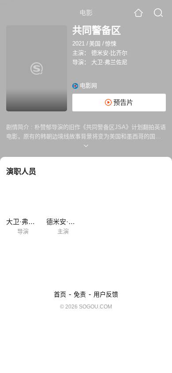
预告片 (122, 102)
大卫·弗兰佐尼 (109, 62)
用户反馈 (105, 294)
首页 (60, 294)
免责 (80, 294)
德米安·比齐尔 (109, 52)
